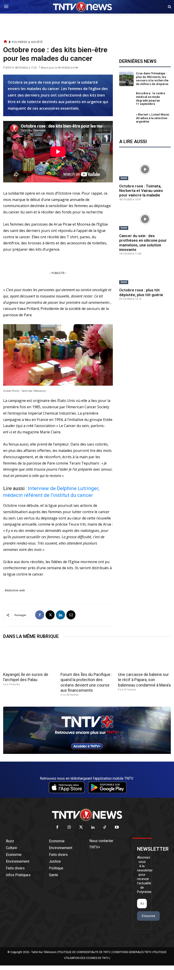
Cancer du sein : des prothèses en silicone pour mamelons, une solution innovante (143, 243)
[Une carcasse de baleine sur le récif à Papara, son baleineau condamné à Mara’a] (144, 657)
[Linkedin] (60, 614)
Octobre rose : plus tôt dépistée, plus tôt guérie (141, 292)
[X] (50, 614)
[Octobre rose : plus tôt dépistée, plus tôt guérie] (145, 273)
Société (37, 42)
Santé (124, 178)
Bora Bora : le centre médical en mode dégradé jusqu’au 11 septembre (150, 99)
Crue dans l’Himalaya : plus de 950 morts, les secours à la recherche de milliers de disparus (152, 79)
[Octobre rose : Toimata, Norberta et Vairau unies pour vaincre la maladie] (145, 169)
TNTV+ (94, 847)
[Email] (70, 614)
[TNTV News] (87, 814)
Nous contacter (101, 841)
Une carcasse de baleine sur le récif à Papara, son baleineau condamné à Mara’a (144, 679)
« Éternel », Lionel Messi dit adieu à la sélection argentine (152, 118)
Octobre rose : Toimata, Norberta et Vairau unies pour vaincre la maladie (141, 191)
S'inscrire (148, 916)
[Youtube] (117, 827)
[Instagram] (69, 827)
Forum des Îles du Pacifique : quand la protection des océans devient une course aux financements (86, 682)
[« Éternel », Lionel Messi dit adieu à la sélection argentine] (126, 119)
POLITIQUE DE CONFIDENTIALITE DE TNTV (84, 952)
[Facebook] (39, 614)
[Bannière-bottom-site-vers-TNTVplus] (87, 753)
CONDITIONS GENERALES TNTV (131, 952)
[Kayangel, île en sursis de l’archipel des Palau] (29, 657)
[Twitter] (81, 827)
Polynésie (19, 42)
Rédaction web (15, 590)
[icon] (5, 42)
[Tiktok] (105, 827)
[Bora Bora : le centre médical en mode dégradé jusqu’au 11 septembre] (126, 99)
